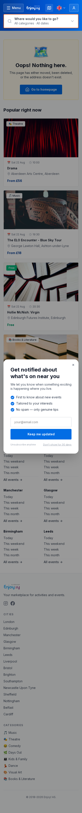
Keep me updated (41, 434)
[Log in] (74, 8)
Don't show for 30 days (57, 444)
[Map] (49, 8)
